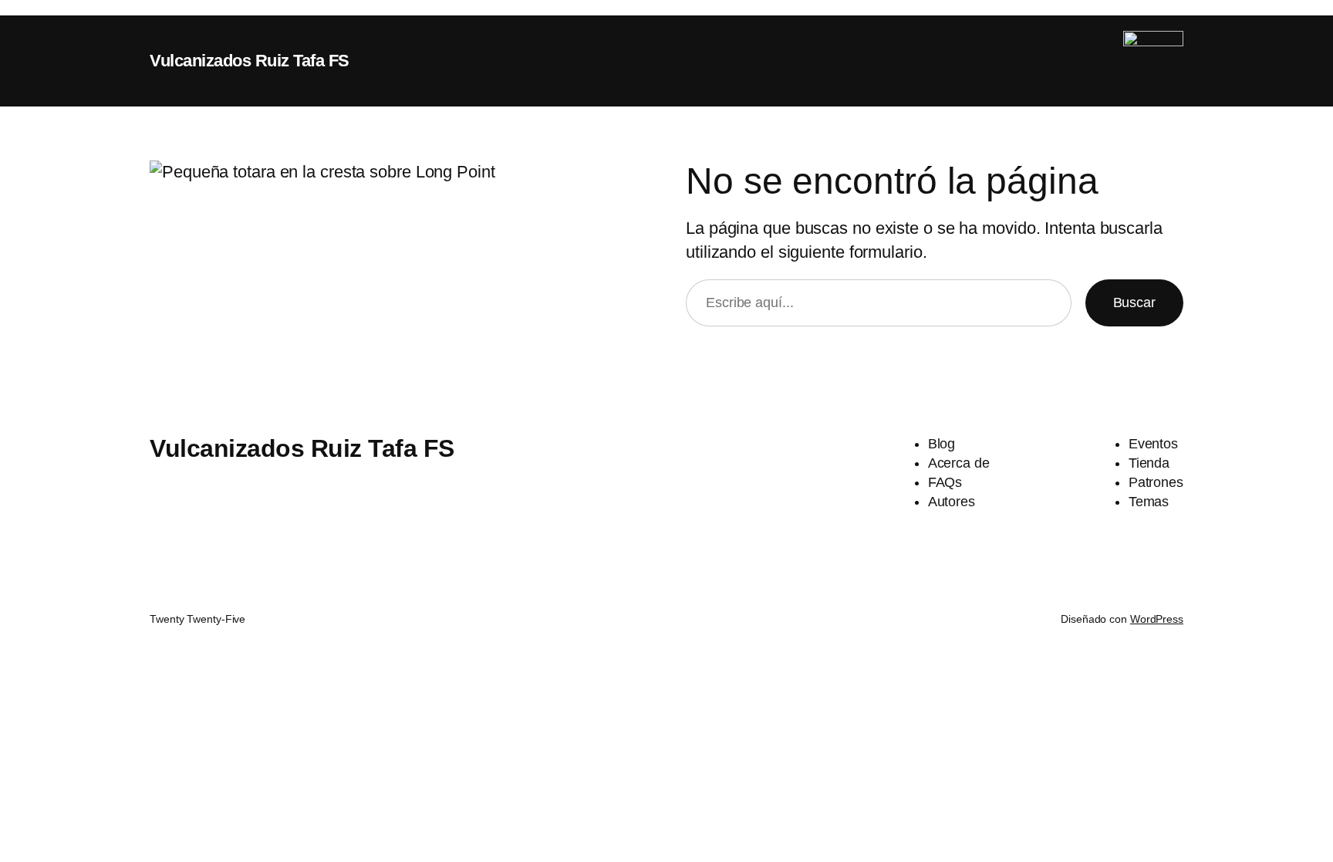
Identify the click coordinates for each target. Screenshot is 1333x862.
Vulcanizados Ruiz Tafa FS (249, 60)
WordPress (1156, 619)
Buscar (1134, 302)
